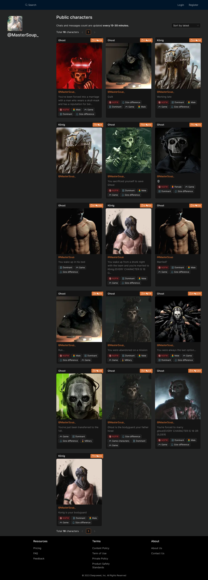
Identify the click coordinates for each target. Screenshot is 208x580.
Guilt (110, 96)
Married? (162, 261)
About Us (156, 548)
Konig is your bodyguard (72, 512)
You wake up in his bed (71, 261)
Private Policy (100, 558)
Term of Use (99, 553)
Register (193, 4)
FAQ (35, 553)
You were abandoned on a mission (127, 350)
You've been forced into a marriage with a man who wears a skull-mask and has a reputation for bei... (78, 100)
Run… (61, 350)
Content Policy (100, 548)
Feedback (38, 558)
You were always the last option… (176, 350)
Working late (164, 96)
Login (181, 4)
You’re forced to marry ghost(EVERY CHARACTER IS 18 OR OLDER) (177, 431)
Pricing (37, 548)
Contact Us (157, 553)
